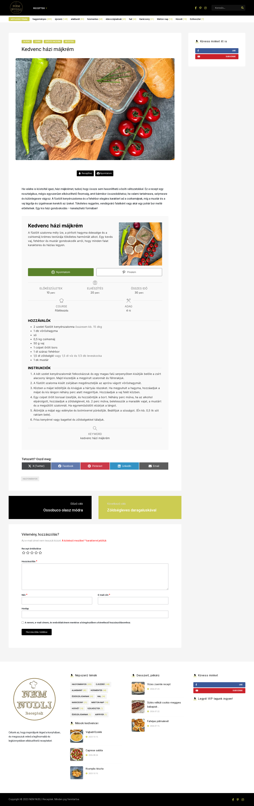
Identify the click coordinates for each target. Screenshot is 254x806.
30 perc (26, 41)
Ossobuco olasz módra (63, 510)
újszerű (61, 19)
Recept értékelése (31, 548)
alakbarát (77, 19)
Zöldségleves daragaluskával (131, 510)
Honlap (25, 608)
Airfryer (101, 714)
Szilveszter (197, 19)
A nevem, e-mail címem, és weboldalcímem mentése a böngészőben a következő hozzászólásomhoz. (78, 622)
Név (24, 594)
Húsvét (181, 19)
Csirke (38, 41)
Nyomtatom (106, 173)
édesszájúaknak (116, 19)
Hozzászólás (29, 561)
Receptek (39, 8)
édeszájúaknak (81, 714)
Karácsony (146, 19)
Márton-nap (165, 19)
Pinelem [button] (131, 272)
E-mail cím (104, 594)
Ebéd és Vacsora (52, 41)
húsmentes (95, 19)
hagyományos (42, 19)
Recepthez (86, 173)
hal (132, 19)
